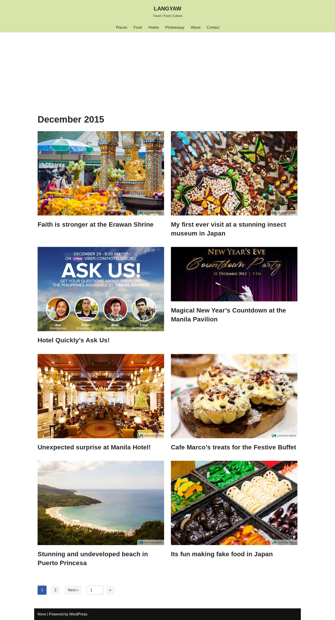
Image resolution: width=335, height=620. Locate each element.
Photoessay (174, 27)
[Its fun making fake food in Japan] (234, 503)
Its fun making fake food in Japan (222, 554)
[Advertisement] (167, 66)
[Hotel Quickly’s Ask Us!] (101, 289)
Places (121, 27)
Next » (73, 590)
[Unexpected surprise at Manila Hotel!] (101, 396)
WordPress (78, 614)
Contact (213, 27)
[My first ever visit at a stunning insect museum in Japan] (234, 173)
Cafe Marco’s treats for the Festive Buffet (233, 447)
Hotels (153, 27)
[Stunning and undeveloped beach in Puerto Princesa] (101, 503)
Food (138, 27)
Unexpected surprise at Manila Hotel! (94, 447)
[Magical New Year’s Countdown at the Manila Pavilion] (234, 274)
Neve (42, 614)
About (195, 27)
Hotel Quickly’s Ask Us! (74, 340)
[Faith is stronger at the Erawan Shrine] (101, 173)
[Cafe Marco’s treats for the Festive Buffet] (234, 396)
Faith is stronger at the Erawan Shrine (96, 224)
